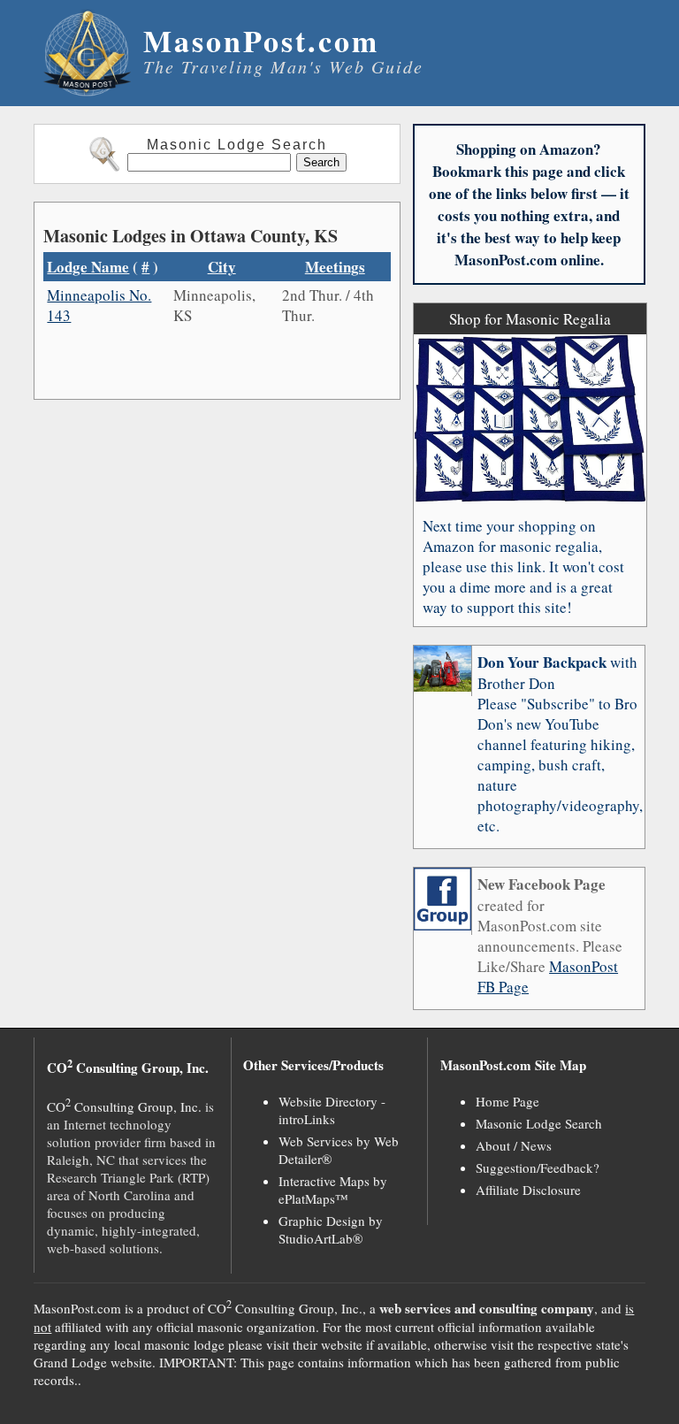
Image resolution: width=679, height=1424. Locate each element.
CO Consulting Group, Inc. (124, 1106)
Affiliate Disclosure (528, 1189)
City (222, 267)
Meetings (335, 267)
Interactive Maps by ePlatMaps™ (332, 1189)
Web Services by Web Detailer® (338, 1150)
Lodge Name (88, 267)
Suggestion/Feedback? (537, 1167)
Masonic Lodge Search (539, 1123)
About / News (514, 1145)
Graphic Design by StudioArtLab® (330, 1229)
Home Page (507, 1101)
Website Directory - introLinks (331, 1110)
